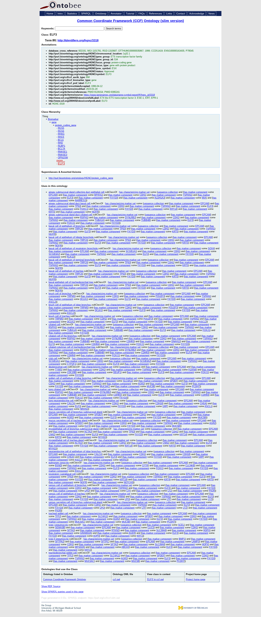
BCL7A (61, 148)
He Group (46, 605)
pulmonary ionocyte (59, 462)
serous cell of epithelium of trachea (67, 493)
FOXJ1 (70, 223)
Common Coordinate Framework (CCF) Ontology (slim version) (130, 21)
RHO (60, 142)
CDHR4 (95, 344)
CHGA (203, 403)
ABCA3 (125, 547)
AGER (132, 533)
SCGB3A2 (54, 254)
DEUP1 (117, 372)
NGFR (95, 211)
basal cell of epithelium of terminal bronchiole (72, 259)
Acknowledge (196, 13)
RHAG (61, 134)
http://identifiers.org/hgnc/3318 (78, 40)
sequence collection (167, 192)
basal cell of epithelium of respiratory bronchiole (73, 248)
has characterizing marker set (134, 192)
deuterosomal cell (58, 366)
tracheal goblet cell (59, 513)
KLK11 (70, 256)
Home (50, 13)
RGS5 (61, 128)
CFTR (145, 465)
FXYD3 (113, 197)
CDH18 (159, 403)
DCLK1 (83, 299)
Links (169, 13)
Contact (180, 13)
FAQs (141, 13)
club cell (53, 358)
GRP (164, 406)
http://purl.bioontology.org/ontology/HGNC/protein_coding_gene (81, 178)
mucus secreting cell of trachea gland (68, 420)
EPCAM (53, 195)
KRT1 (140, 536)
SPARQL (86, 13)
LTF (128, 490)
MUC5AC (104, 386)
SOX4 (211, 248)
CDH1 (143, 195)
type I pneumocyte (59, 524)
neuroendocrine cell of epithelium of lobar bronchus (75, 451)
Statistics (72, 13)
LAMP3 (195, 541)
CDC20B (71, 372)
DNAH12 (175, 341)
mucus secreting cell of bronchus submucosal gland (76, 412)
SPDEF (174, 381)
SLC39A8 (161, 530)
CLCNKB (190, 465)
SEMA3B (60, 527)
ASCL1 (208, 406)
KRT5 (52, 211)
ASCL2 (52, 302)
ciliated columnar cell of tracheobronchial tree (72, 347)
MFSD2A (79, 547)
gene (53, 122)
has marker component (195, 192)
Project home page (195, 579)
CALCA (71, 403)
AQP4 (96, 536)
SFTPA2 (59, 541)
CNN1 (52, 434)
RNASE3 (62, 154)
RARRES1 (80, 200)
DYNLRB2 (130, 217)
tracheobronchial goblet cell (63, 552)
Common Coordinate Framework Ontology (64, 579)
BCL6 (61, 140)
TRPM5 (71, 296)
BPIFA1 (98, 195)
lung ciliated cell (57, 389)
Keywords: (48, 28)
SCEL (181, 524)
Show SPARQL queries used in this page (62, 591)
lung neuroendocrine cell (61, 400)
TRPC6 (78, 228)
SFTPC (105, 541)
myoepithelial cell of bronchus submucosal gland (74, 429)
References (155, 13)
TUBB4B (145, 220)
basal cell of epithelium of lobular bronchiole (71, 237)
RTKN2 (115, 530)
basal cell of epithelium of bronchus (67, 226)
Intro (60, 13)
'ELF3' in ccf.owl (155, 579)
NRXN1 (84, 409)
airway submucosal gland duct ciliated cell (71, 214)
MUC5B (151, 386)
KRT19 (123, 479)
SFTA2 (70, 530)
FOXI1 (159, 468)
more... (60, 160)
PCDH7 (196, 386)
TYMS (58, 369)
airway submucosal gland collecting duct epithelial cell (77, 192)
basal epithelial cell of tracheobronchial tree (71, 282)
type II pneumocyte (59, 539)
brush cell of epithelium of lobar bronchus (70, 304)
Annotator (116, 13)
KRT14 (173, 209)
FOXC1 (84, 209)
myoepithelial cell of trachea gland (66, 440)
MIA (204, 197)
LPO (87, 490)
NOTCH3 (128, 482)
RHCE (61, 137)
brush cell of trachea (59, 316)
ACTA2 (88, 431)
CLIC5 (151, 527)
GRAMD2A (85, 533)
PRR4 (121, 496)
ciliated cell (55, 324)
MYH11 (102, 437)
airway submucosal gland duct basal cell (70, 203)
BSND (58, 465)
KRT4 (167, 479)
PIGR (212, 490)
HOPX (206, 530)
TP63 (77, 206)
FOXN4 (192, 369)
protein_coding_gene (65, 125)
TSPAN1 (187, 195)
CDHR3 (130, 341)
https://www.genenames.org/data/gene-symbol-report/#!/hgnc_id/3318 (119, 95)
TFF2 (83, 381)
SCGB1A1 (131, 251)
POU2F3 (160, 296)
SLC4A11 (127, 381)
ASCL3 (78, 471)
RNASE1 (62, 151)
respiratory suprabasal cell (62, 474)
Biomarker (53, 119)
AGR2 (141, 383)
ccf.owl (116, 579)
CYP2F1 (71, 364)
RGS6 (61, 131)
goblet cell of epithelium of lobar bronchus (70, 378)
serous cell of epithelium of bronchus (68, 485)
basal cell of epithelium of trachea (66, 271)
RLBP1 (61, 146)
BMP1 (182, 539)
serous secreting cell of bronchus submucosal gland (76, 502)
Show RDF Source (50, 586)
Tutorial (130, 13)
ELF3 (61, 163)
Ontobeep (100, 13)
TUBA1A (99, 220)
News (211, 13)
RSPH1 (84, 217)
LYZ (170, 490)
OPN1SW (63, 157)
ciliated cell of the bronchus (63, 336)
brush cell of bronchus (60, 293)
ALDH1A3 (159, 197)
